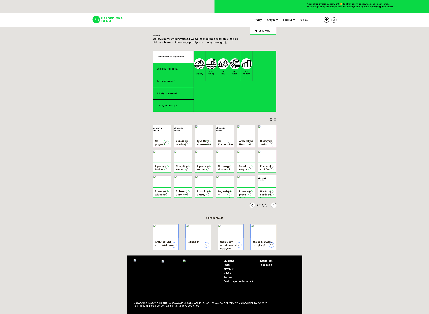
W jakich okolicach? (167, 68)
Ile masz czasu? (166, 81)
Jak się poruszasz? (167, 93)
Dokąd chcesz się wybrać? (171, 56)
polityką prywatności (382, 6)
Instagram (266, 261)
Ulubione (229, 261)
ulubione (264, 30)
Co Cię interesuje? (167, 105)
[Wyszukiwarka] (333, 20)
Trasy (258, 20)
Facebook (266, 265)
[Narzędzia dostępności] (326, 20)
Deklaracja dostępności (238, 281)
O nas (304, 20)
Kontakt (228, 277)
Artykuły (272, 20)
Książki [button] (287, 20)
